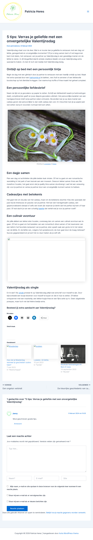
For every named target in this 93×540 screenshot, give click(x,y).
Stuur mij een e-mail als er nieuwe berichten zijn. (28, 501)
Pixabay (54, 164)
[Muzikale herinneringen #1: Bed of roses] (73, 354)
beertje (41, 208)
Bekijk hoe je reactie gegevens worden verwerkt (65, 513)
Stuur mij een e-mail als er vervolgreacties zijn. (27, 495)
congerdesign (47, 164)
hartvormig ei (35, 77)
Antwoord (18, 424)
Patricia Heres (34, 11)
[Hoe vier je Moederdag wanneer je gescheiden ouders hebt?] (19, 352)
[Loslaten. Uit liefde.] (46, 352)
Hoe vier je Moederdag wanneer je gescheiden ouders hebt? (19, 362)
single (21, 293)
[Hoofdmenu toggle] (88, 11)
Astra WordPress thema (68, 533)
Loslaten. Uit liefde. (41, 360)
